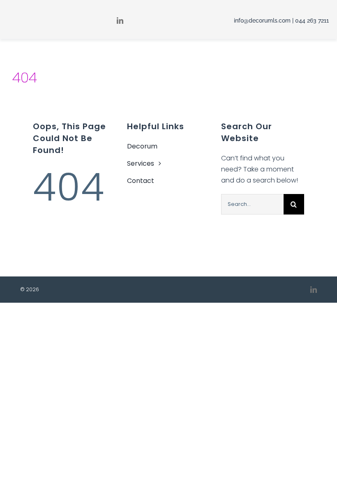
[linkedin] (313, 289)
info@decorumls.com (262, 20)
